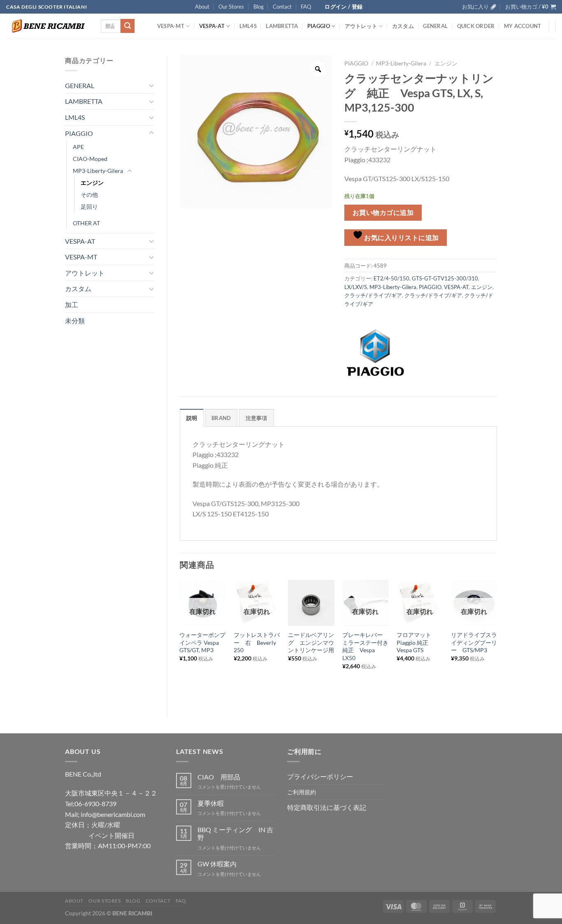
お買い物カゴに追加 (383, 212)
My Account (522, 26)
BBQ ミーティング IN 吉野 (235, 833)
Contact (282, 6)
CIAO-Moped (90, 158)
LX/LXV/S (355, 287)
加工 (71, 304)
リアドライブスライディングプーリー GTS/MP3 (474, 642)
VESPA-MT (170, 26)
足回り (89, 206)
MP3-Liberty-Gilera (98, 170)
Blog (258, 6)
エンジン (92, 182)
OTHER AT (86, 222)
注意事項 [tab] (256, 418)
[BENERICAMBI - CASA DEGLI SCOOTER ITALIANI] (47, 26)
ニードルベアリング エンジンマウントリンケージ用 (311, 642)
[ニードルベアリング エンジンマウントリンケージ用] (311, 603)
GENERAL (435, 26)
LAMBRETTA (282, 26)
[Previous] (180, 641)
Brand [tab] (221, 418)
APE (78, 146)
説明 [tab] (191, 418)
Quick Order (476, 26)
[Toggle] (151, 85)
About (202, 6)
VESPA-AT (212, 26)
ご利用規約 (301, 792)
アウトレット (361, 26)
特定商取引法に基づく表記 (326, 807)
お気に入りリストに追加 (401, 237)
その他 (89, 194)
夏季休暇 (210, 803)
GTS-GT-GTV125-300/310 (445, 278)
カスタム (403, 26)
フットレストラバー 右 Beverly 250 (257, 642)
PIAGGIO (318, 26)
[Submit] (128, 26)
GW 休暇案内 (217, 864)
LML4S (248, 26)
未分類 (75, 320)
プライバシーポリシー (320, 776)
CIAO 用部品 (218, 777)
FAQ (306, 6)
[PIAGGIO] (375, 353)
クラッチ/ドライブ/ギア (373, 295)
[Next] (496, 641)
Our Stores (231, 6)
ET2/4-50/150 (391, 278)
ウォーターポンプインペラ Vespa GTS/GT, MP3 (202, 642)
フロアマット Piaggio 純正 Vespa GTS (417, 642)
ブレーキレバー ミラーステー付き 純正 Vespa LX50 (365, 646)
